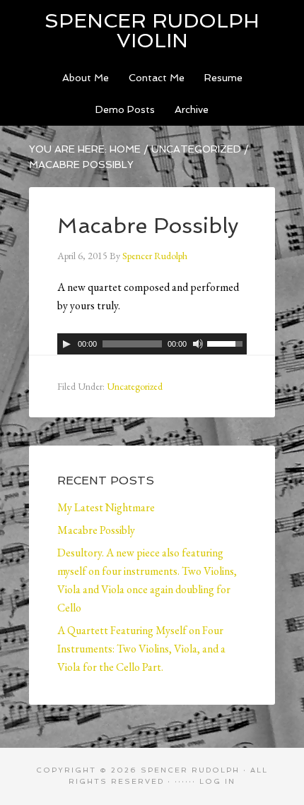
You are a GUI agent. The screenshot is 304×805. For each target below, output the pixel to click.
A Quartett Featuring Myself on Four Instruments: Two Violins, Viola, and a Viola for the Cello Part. (141, 648)
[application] (152, 343)
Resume (223, 77)
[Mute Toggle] (198, 344)
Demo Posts (125, 109)
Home (125, 149)
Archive (192, 109)
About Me (85, 77)
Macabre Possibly (96, 530)
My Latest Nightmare (106, 507)
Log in (217, 781)
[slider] (227, 342)
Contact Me (157, 77)
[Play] (66, 344)
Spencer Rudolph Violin (152, 30)
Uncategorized (196, 149)
